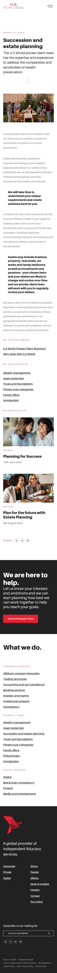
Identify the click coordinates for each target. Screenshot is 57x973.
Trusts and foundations (18, 383)
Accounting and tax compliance (24, 684)
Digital (7, 777)
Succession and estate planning (23, 733)
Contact (35, 896)
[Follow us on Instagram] (11, 942)
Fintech (8, 788)
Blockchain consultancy (18, 782)
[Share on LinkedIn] (17, 541)
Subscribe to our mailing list (20, 926)
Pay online (36, 901)
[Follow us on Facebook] (21, 942)
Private (7, 872)
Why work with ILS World (19, 354)
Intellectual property (16, 701)
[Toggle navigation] (50, 6)
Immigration (11, 400)
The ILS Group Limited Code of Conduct (19, 963)
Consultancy (11, 706)
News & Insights (39, 884)
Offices (34, 878)
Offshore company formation (21, 673)
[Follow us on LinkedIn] (5, 942)
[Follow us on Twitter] (16, 942)
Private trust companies (18, 389)
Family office (11, 395)
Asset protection (13, 378)
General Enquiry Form (21, 618)
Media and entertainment (19, 793)
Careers (35, 890)
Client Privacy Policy (25, 966)
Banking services (14, 690)
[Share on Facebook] (28, 541)
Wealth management (17, 373)
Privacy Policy (41, 966)
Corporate (9, 866)
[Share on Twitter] (22, 541)
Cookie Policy (9, 966)
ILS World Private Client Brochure (24, 348)
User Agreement (44, 963)
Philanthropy (11, 755)
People (34, 872)
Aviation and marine (16, 695)
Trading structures (15, 679)
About (34, 866)
